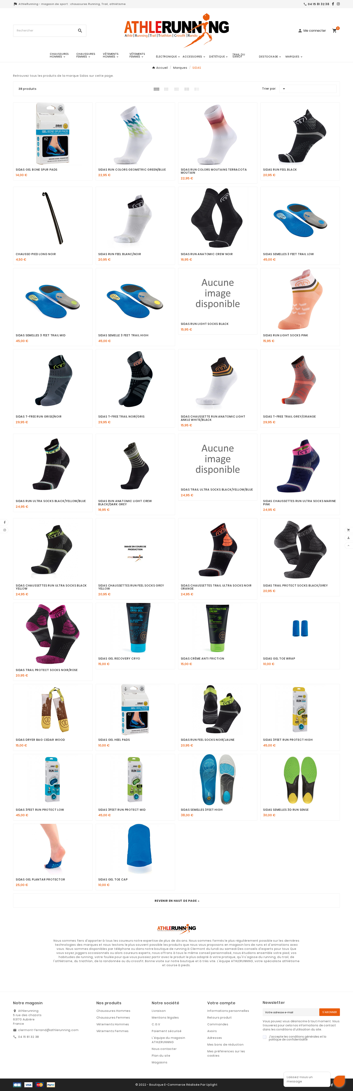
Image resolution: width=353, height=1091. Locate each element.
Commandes (217, 1024)
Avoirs (212, 1031)
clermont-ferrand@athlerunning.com (48, 1030)
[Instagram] (337, 4)
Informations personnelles (228, 1011)
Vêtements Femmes (112, 1031)
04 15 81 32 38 (28, 1037)
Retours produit (219, 1018)
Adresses (214, 1038)
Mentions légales (165, 1018)
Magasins (159, 1062)
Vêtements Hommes (112, 1024)
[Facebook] (332, 4)
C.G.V (156, 1024)
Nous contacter (164, 1049)
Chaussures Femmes (113, 1018)
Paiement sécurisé (167, 1031)
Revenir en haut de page (176, 901)
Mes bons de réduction (225, 1045)
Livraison (159, 1011)
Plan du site (161, 1056)
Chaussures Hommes (113, 1011)
